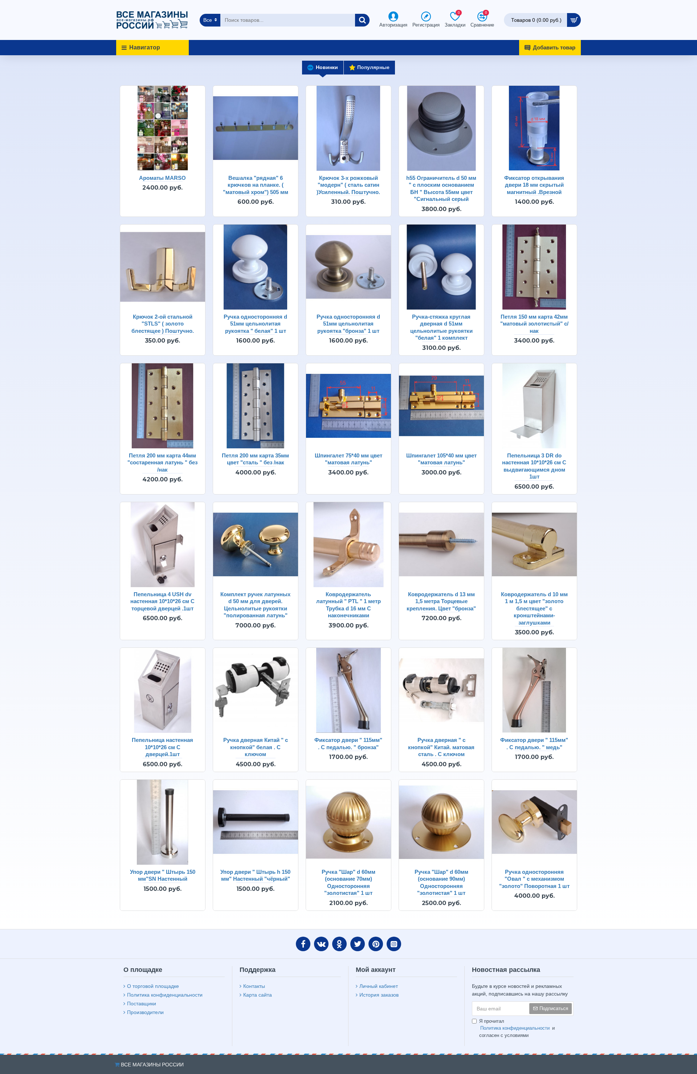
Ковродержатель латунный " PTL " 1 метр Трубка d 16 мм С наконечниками (348, 605)
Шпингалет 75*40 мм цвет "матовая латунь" (348, 459)
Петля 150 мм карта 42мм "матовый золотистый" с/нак (534, 324)
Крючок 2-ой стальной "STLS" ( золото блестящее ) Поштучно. (162, 324)
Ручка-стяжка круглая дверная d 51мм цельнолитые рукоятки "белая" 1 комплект (441, 327)
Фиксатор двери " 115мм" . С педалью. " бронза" (348, 743)
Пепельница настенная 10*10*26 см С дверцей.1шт (162, 747)
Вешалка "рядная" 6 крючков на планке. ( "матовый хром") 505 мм (255, 185)
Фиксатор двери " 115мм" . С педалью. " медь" (534, 743)
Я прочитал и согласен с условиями (517, 1028)
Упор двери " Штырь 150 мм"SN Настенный (162, 875)
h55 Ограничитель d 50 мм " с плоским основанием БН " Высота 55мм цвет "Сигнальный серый (441, 188)
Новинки (327, 67)
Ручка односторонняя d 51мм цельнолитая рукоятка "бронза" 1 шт (348, 324)
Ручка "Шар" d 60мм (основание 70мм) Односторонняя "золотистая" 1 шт (348, 882)
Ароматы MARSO (162, 178)
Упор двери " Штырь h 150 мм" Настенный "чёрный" (255, 875)
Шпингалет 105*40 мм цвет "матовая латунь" (441, 459)
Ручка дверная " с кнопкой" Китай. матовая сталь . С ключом (441, 747)
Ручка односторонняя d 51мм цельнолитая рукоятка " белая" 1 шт (255, 324)
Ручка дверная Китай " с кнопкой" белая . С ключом (255, 747)
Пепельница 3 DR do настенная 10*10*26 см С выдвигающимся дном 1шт (534, 466)
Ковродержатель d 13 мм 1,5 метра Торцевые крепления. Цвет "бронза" (441, 601)
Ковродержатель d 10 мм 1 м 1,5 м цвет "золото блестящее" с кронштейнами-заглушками (534, 608)
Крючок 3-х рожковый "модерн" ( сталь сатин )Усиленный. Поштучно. (348, 185)
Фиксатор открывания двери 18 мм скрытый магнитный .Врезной (534, 185)
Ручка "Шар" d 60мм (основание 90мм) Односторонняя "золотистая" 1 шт (441, 882)
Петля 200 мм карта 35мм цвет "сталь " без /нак (255, 459)
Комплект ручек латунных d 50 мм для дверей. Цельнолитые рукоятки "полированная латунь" (255, 605)
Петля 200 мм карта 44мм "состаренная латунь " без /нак (162, 462)
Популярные (373, 67)
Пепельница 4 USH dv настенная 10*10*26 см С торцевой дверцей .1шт (162, 601)
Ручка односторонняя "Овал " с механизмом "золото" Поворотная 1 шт (534, 879)
